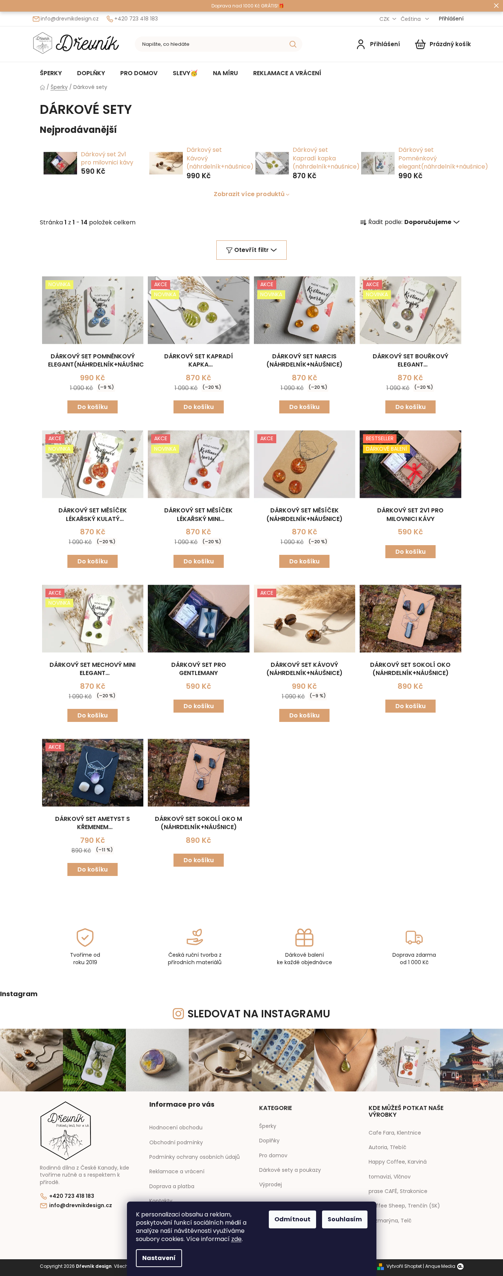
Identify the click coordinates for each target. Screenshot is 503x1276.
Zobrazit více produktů (249, 194)
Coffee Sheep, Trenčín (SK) (404, 1205)
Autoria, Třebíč (387, 1147)
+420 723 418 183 (136, 18)
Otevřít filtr (251, 250)
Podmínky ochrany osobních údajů (194, 1157)
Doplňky (269, 1140)
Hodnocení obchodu (176, 1127)
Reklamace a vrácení (176, 1171)
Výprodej (270, 1184)
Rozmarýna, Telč (390, 1220)
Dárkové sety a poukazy (290, 1170)
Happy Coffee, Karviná (398, 1161)
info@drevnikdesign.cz (70, 18)
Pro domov (273, 1155)
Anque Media (440, 1266)
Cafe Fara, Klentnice (395, 1132)
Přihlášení (385, 44)
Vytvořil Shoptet (404, 1266)
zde (236, 1239)
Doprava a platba (171, 1186)
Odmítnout (292, 1219)
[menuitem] (50, 73)
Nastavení (159, 1258)
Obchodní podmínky (176, 1142)
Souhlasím (345, 1219)
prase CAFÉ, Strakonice (398, 1191)
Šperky (267, 1126)
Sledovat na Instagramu (259, 1014)
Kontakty (160, 1201)
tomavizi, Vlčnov (390, 1176)
